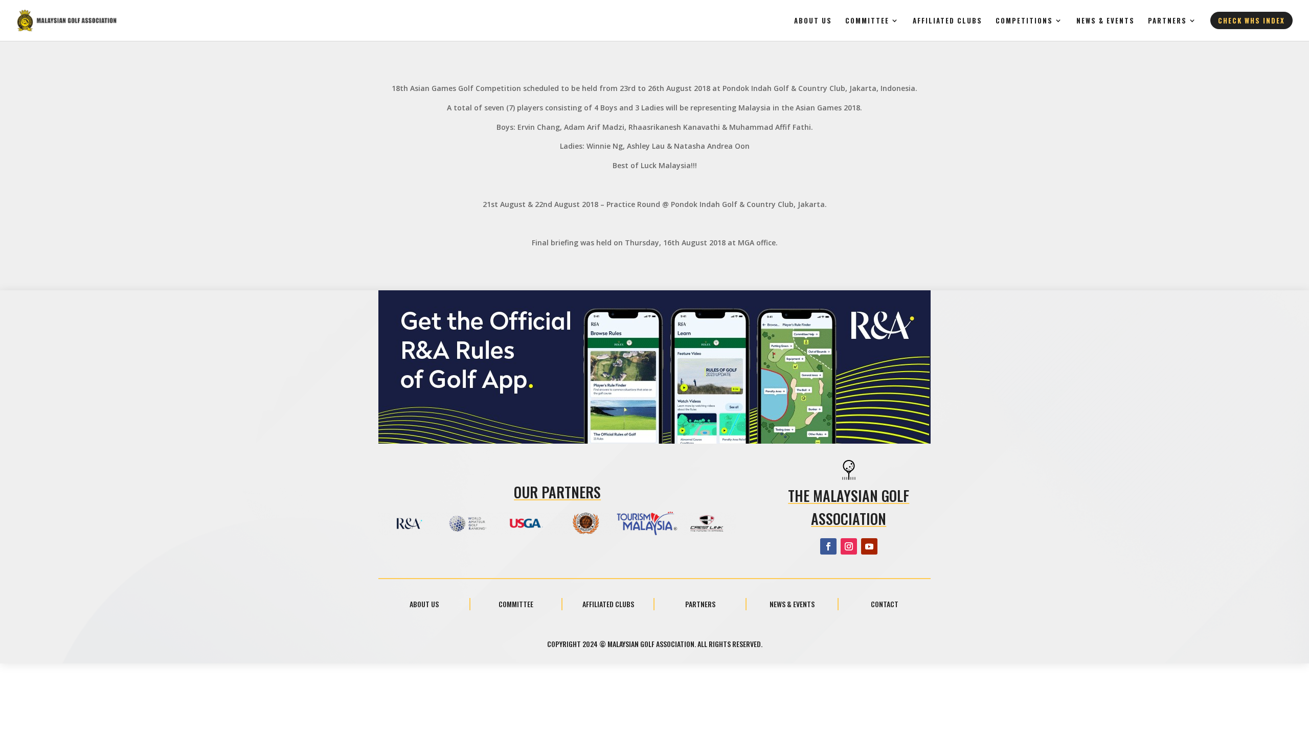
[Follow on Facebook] (828, 546)
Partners (1167, 21)
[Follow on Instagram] (849, 546)
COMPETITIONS (1024, 21)
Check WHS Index (1251, 20)
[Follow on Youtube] (869, 546)
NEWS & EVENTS (1105, 21)
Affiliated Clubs (947, 21)
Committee (867, 21)
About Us (813, 21)
